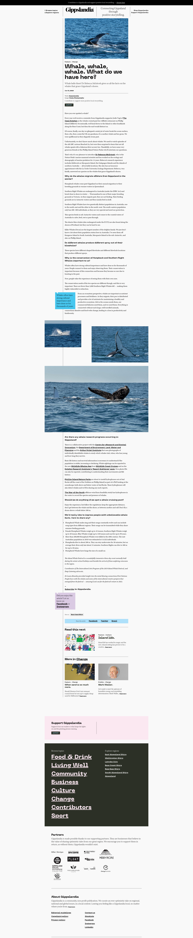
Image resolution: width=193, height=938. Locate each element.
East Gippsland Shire (115, 755)
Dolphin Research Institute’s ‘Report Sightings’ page (90, 469)
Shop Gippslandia (141, 10)
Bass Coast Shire (77, 614)
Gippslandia (74, 96)
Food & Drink (71, 757)
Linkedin (89, 927)
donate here (121, 2)
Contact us (90, 913)
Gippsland (110, 776)
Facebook (62, 604)
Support (69, 105)
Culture (63, 791)
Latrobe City (111, 762)
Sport (59, 816)
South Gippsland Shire (116, 773)
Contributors (71, 807)
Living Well (69, 765)
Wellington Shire (114, 758)
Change (75, 62)
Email (114, 621)
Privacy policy (58, 920)
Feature (67, 62)
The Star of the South (75, 492)
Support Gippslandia (139, 12)
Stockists (89, 916)
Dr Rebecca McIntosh (105, 155)
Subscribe (69, 589)
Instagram (63, 607)
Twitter (104, 621)
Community (69, 774)
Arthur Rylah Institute (90, 450)
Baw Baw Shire (112, 769)
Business (64, 782)
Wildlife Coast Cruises (107, 466)
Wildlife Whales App (81, 466)
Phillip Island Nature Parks (78, 479)
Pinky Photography (76, 98)
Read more (108, 647)
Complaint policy (59, 916)
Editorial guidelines (61, 913)
